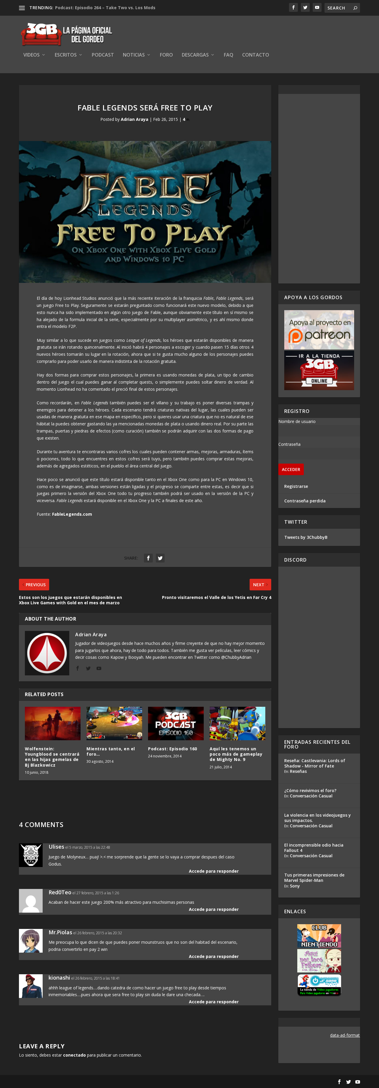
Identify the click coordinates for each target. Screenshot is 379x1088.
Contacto (255, 55)
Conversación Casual (311, 796)
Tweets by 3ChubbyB (305, 537)
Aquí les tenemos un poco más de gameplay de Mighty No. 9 (236, 754)
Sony (295, 886)
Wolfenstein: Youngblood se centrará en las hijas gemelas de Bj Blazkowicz (52, 757)
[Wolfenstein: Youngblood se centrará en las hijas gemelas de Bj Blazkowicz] (53, 723)
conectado (74, 1055)
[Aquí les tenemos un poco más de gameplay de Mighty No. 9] (237, 723)
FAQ (228, 55)
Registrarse (296, 486)
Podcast (103, 55)
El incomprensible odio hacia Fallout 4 (313, 847)
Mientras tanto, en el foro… (110, 751)
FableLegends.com (72, 514)
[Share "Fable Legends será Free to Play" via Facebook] (148, 558)
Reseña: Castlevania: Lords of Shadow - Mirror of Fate (314, 763)
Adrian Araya (134, 119)
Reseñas (298, 771)
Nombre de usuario (297, 421)
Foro (166, 55)
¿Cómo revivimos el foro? (310, 790)
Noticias (134, 55)
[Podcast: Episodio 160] (176, 723)
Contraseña (289, 444)
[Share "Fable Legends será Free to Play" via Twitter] (160, 558)
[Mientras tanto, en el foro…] (114, 723)
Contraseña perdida (305, 501)
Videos (31, 55)
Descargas (195, 55)
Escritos (66, 55)
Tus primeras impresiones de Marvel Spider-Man (314, 877)
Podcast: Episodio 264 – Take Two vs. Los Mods (105, 7)
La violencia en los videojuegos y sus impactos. (317, 817)
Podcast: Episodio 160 (172, 748)
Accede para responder (214, 871)
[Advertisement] (319, 189)
